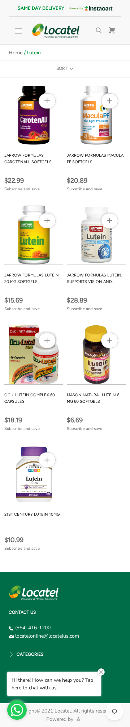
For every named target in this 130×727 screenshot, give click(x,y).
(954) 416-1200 (33, 627)
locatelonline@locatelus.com (47, 636)
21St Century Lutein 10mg (32, 514)
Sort (62, 68)
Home (16, 53)
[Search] (99, 30)
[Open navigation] (18, 31)
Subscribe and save (22, 189)
